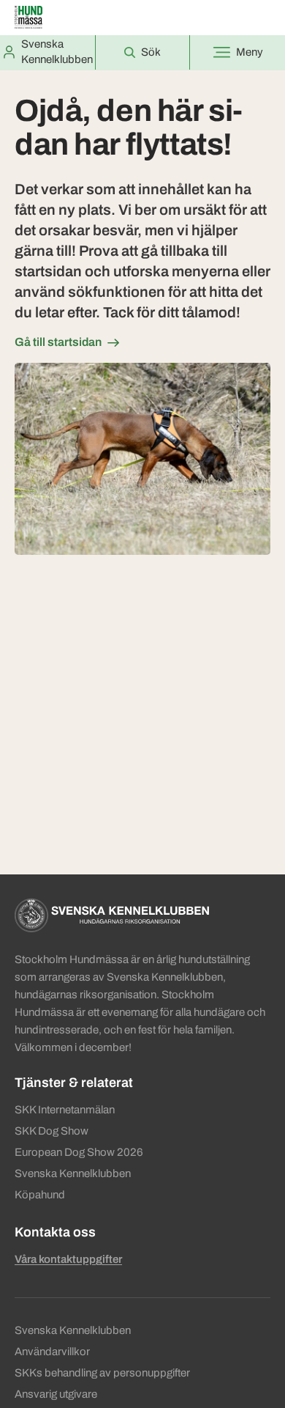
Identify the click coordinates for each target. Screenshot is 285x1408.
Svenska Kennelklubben (73, 1173)
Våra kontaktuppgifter (68, 1259)
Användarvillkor (52, 1351)
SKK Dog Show (51, 1131)
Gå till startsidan (58, 342)
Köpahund (40, 1195)
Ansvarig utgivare (56, 1394)
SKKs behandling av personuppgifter (102, 1373)
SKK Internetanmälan (65, 1110)
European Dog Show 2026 (79, 1152)
